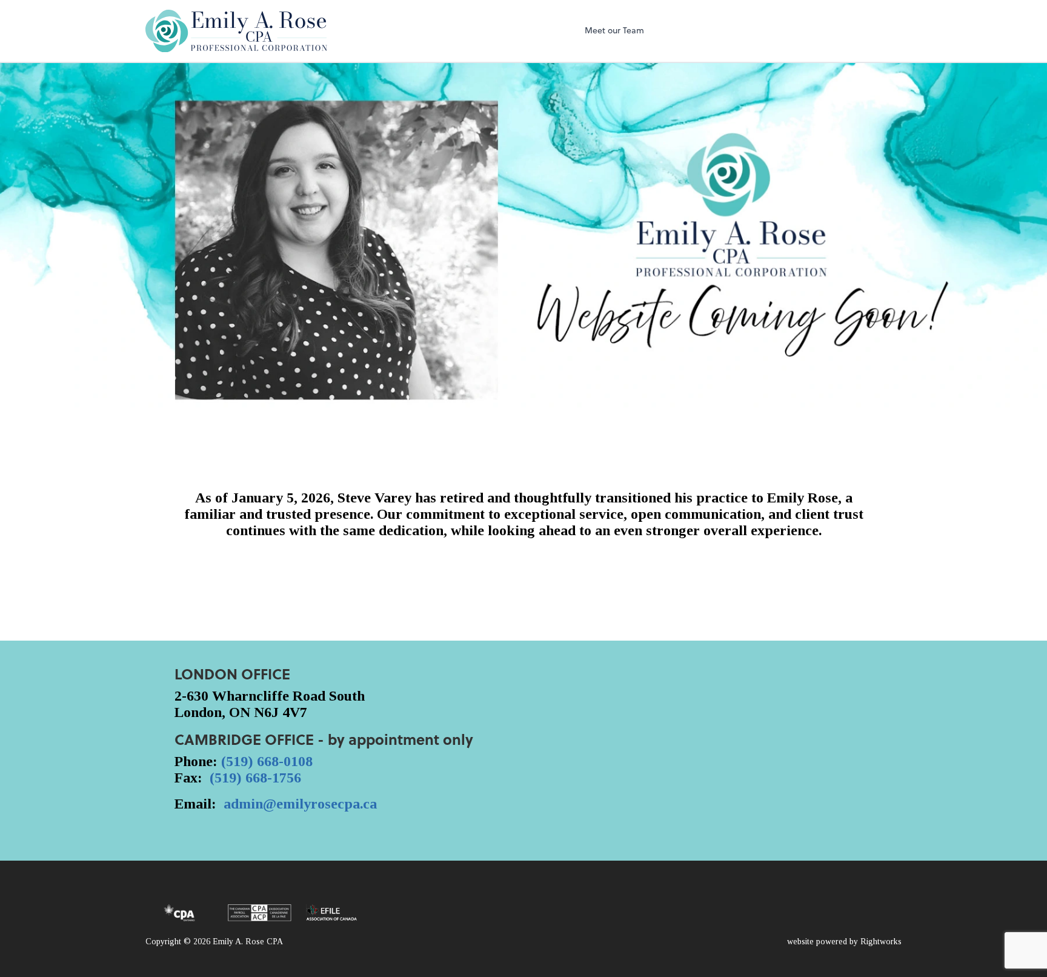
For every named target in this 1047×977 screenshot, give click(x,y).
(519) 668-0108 (267, 761)
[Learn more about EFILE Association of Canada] (331, 912)
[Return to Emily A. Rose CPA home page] (236, 31)
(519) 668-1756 (255, 777)
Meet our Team (614, 30)
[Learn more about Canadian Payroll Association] (259, 912)
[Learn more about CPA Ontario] (179, 912)
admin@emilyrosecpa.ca (300, 804)
